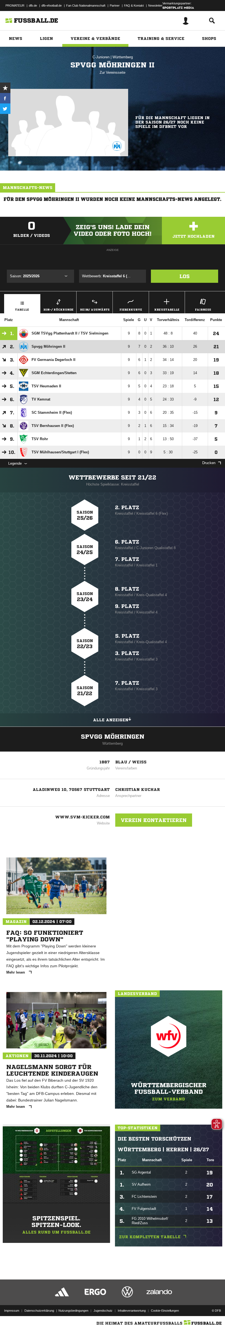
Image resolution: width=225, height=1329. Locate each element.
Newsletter (155, 5)
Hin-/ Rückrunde (58, 309)
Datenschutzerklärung (39, 1310)
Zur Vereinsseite (112, 72)
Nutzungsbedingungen (73, 1310)
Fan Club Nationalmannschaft (85, 5)
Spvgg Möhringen (112, 737)
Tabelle (22, 309)
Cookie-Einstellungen (165, 1310)
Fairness (203, 309)
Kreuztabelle (166, 309)
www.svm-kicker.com (82, 817)
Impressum (11, 1310)
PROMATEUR (14, 5)
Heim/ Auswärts (94, 309)
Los (184, 276)
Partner (115, 5)
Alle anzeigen (110, 720)
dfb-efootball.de (51, 5)
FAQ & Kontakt (134, 5)
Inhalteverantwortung (132, 1310)
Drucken (208, 463)
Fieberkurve (130, 309)
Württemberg (123, 57)
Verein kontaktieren (154, 820)
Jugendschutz (103, 1310)
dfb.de (33, 5)
